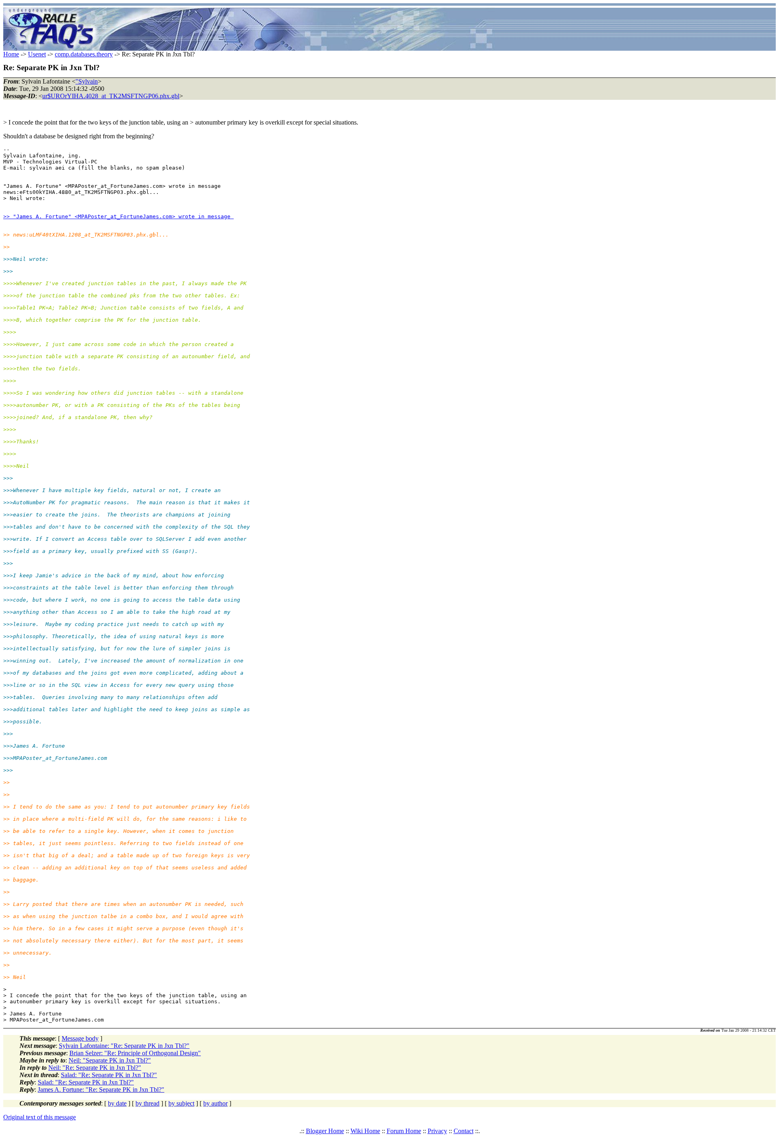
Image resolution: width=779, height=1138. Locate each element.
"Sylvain (86, 81)
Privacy (437, 1130)
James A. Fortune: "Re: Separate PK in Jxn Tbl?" (101, 1089)
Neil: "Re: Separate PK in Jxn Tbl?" (94, 1067)
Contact (463, 1130)
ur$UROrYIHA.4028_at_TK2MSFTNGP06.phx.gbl (110, 96)
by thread (147, 1103)
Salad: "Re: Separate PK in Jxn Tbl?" (109, 1074)
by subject (181, 1103)
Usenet (37, 54)
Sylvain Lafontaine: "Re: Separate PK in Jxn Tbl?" (124, 1045)
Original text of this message (39, 1117)
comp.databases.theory (84, 54)
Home (11, 54)
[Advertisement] (437, 28)
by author (215, 1103)
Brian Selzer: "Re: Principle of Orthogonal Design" (135, 1053)
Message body (80, 1038)
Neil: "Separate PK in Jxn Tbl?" (110, 1060)
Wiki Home (365, 1130)
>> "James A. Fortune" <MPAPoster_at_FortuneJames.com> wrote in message (118, 216)
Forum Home (404, 1130)
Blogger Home (325, 1130)
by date (117, 1103)
